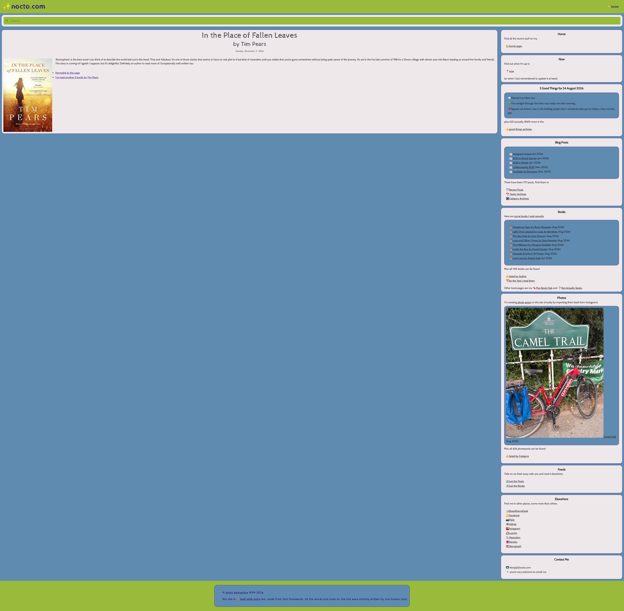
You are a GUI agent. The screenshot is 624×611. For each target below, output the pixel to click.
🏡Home (613, 6)
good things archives (520, 129)
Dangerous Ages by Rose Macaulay (532, 227)
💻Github (511, 524)
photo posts (524, 302)
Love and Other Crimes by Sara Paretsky (535, 240)
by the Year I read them (522, 280)
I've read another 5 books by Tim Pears (76, 77)
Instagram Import (522, 153)
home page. (515, 46)
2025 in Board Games (525, 158)
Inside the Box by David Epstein (530, 249)
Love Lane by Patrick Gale (527, 258)
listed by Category (519, 456)
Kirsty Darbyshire (237, 592)
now (511, 71)
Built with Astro (250, 599)
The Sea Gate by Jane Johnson (529, 236)
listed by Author (517, 276)
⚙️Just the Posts (515, 481)
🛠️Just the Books (515, 485)
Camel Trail (610, 436)
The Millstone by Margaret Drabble (532, 244)
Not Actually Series (571, 288)
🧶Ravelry (511, 541)
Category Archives (519, 198)
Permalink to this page (67, 72)
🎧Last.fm (511, 533)
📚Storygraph (513, 546)
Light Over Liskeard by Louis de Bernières (535, 231)
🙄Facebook (513, 515)
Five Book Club (544, 288)
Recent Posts (516, 189)
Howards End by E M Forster (528, 253)
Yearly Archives (517, 194)
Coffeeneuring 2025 (523, 167)
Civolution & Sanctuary (525, 171)
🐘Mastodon (513, 537)
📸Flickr (510, 519)
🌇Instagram (513, 528)
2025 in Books (520, 162)
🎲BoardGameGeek (517, 511)
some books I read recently (529, 216)
